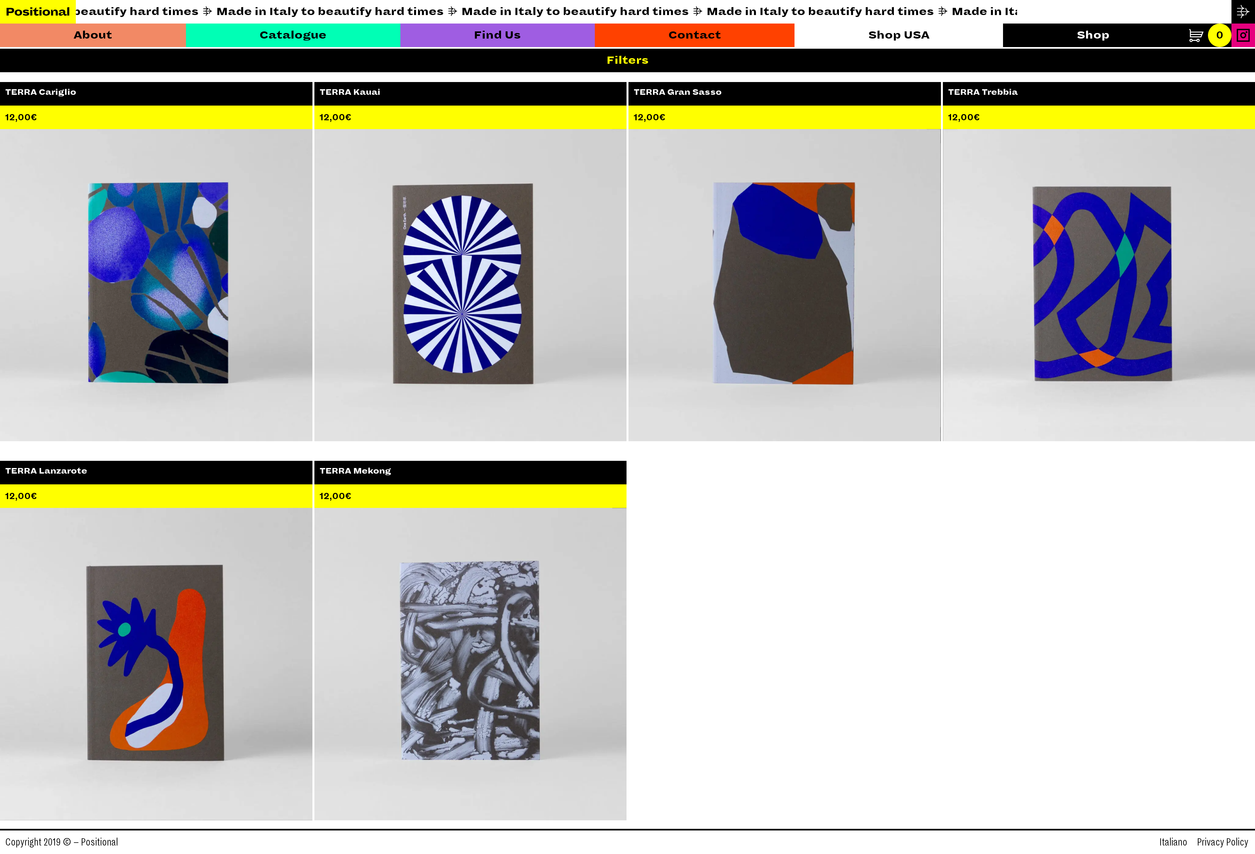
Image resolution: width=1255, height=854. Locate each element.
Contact (694, 35)
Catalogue (292, 35)
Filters (628, 60)
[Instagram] (1243, 35)
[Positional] (38, 12)
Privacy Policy (1222, 842)
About (93, 35)
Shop (1093, 35)
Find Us (497, 35)
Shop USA (898, 35)
